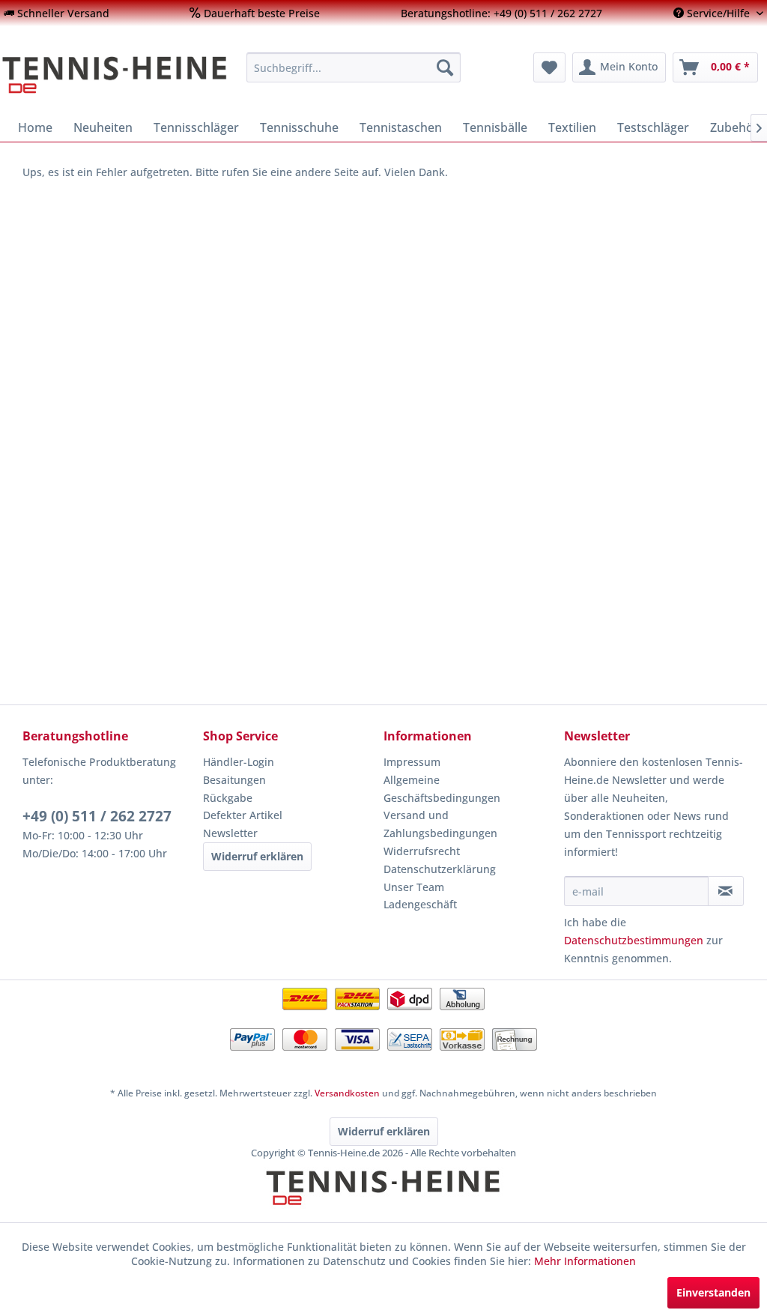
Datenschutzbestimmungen (633, 940)
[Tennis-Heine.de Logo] (383, 1200)
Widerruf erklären (257, 856)
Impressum (412, 762)
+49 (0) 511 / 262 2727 (97, 816)
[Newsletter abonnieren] (726, 891)
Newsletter (230, 833)
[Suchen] (445, 67)
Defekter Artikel (242, 815)
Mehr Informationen (585, 1261)
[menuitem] (56, 13)
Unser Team (414, 887)
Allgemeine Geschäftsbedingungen (442, 789)
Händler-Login (238, 762)
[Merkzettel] (549, 67)
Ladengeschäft (420, 904)
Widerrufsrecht (422, 851)
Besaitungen (234, 780)
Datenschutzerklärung (440, 869)
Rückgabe (227, 798)
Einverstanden (713, 1292)
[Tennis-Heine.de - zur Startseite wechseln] (115, 74)
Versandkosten (347, 1093)
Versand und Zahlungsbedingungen (440, 824)
